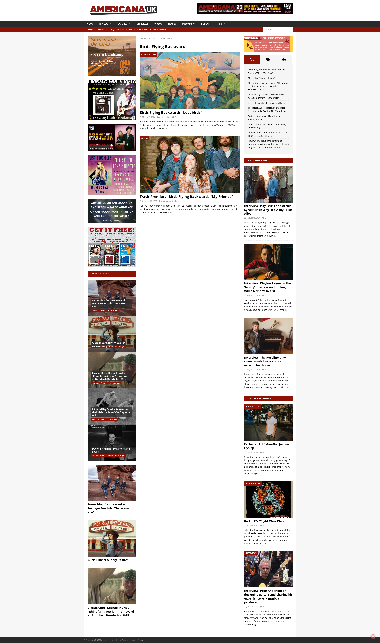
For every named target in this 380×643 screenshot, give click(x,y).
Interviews (142, 23)
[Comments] (284, 59)
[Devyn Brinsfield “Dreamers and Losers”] (112, 443)
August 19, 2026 (253, 217)
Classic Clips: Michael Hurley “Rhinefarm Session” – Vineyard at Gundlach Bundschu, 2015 (110, 376)
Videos (158, 23)
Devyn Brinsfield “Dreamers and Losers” (111, 450)
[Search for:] (278, 29)
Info (219, 23)
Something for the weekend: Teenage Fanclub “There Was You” (109, 303)
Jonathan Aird (167, 201)
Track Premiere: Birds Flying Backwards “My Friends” (186, 196)
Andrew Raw (164, 117)
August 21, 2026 (107, 310)
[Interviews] (268, 184)
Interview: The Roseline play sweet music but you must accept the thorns (265, 361)
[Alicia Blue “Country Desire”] (112, 334)
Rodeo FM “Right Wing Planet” (266, 521)
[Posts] (252, 59)
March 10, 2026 (148, 117)
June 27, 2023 (252, 606)
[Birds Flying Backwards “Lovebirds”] (190, 80)
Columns (187, 23)
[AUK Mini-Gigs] (268, 422)
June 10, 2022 (252, 452)
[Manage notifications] (373, 636)
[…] (170, 128)
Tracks (172, 23)
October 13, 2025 (149, 201)
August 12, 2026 (253, 369)
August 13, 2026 (253, 295)
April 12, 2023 (252, 525)
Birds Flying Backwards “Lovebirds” (171, 112)
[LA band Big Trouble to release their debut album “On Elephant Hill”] (112, 406)
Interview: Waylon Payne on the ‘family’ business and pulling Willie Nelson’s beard (267, 287)
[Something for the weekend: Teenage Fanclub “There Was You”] (112, 298)
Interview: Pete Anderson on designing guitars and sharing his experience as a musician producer (268, 596)
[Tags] (268, 59)
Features (122, 23)
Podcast (206, 23)
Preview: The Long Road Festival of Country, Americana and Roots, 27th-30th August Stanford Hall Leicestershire (268, 144)
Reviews (103, 23)
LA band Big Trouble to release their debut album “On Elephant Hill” (111, 412)
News (90, 23)
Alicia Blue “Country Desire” (108, 342)
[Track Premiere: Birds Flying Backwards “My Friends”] (190, 164)
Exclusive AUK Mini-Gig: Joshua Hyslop (266, 446)
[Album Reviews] (268, 499)
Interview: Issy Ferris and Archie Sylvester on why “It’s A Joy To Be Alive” (268, 210)
